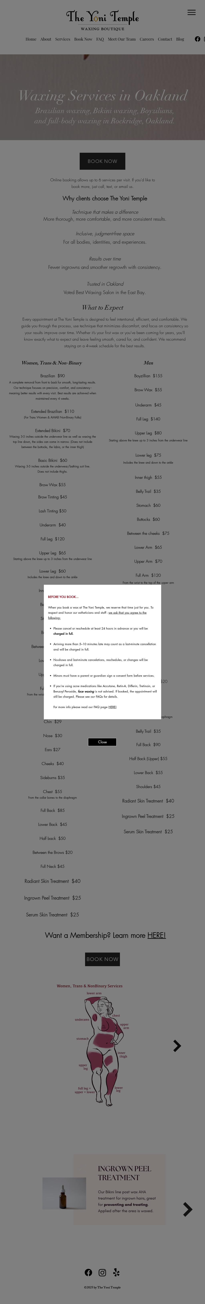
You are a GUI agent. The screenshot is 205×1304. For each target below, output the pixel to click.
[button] (102, 742)
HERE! (113, 707)
